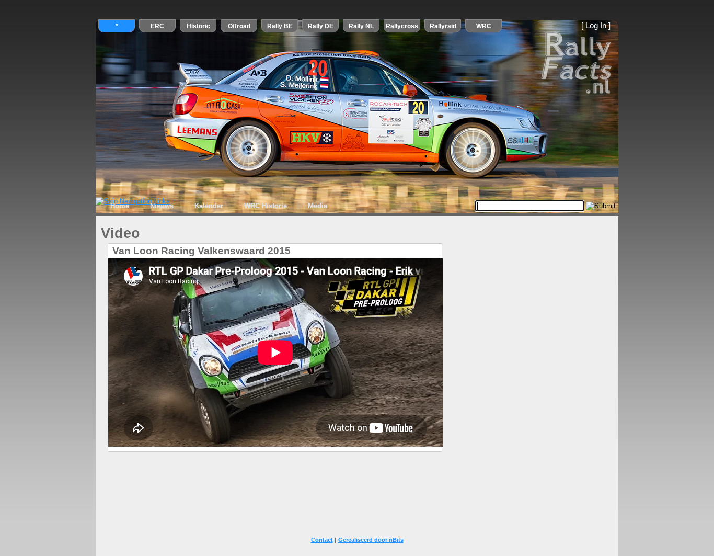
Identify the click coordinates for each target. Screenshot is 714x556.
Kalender (208, 206)
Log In (595, 25)
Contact (322, 540)
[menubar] (219, 206)
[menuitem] (120, 206)
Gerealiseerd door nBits (371, 540)
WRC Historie (265, 206)
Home (119, 206)
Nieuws (162, 206)
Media (317, 206)
